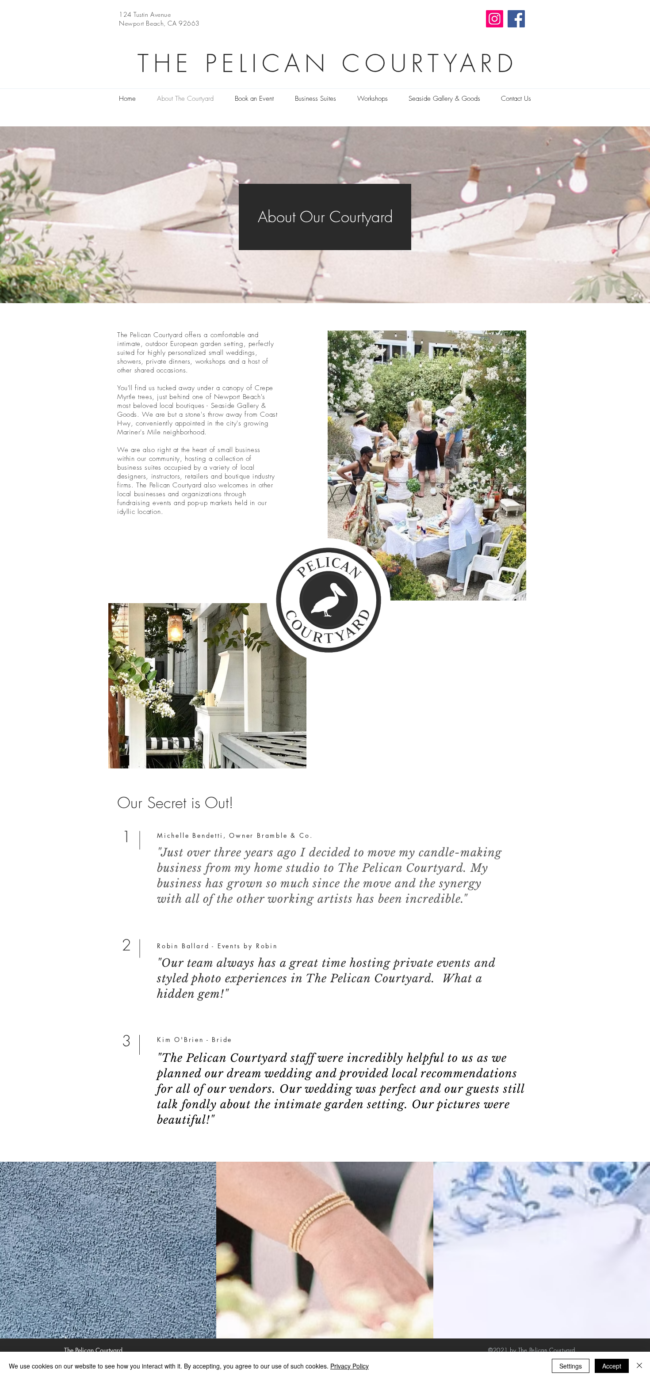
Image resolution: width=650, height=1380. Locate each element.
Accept (611, 1365)
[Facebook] (516, 18)
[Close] (639, 1366)
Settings (570, 1365)
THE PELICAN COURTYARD (328, 63)
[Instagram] (494, 18)
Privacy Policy (349, 1365)
